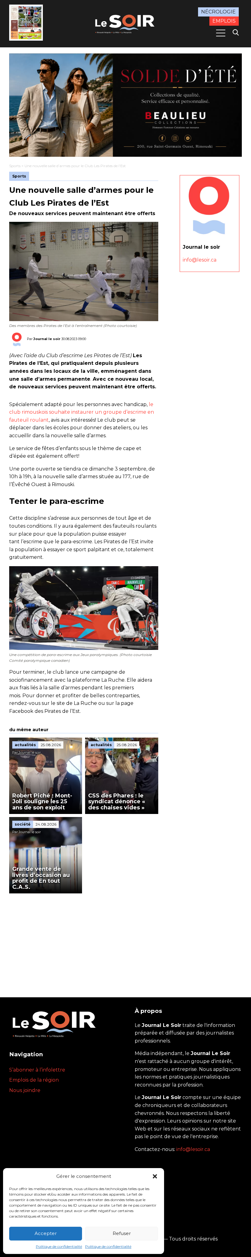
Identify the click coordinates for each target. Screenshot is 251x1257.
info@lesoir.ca (199, 260)
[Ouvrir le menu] (220, 33)
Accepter (46, 1233)
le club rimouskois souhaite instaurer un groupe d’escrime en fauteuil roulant (81, 412)
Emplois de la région (34, 1080)
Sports (15, 165)
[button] (155, 1176)
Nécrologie (218, 12)
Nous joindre (24, 1090)
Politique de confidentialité (59, 1246)
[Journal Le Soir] (125, 23)
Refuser (122, 1233)
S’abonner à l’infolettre (37, 1070)
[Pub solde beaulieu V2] (125, 105)
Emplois (224, 21)
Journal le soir (46, 339)
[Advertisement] (83, 939)
